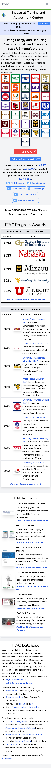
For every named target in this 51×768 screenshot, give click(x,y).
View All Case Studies (28, 542)
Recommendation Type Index (25, 707)
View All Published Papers (30, 567)
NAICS (22, 703)
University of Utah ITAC (33, 462)
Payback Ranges (23, 741)
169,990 (29, 169)
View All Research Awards (24, 484)
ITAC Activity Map (17, 721)
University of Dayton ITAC (34, 417)
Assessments (16, 679)
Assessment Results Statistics (20, 727)
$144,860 (25, 179)
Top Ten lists (11, 744)
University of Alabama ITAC (35, 343)
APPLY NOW (24, 152)
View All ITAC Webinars (29, 608)
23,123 (43, 165)
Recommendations (18, 683)
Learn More (44, 23)
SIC (31, 703)
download (7, 758)
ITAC (6, 4)
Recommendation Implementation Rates (24, 734)
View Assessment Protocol (31, 520)
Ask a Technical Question (24, 158)
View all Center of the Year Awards (24, 299)
